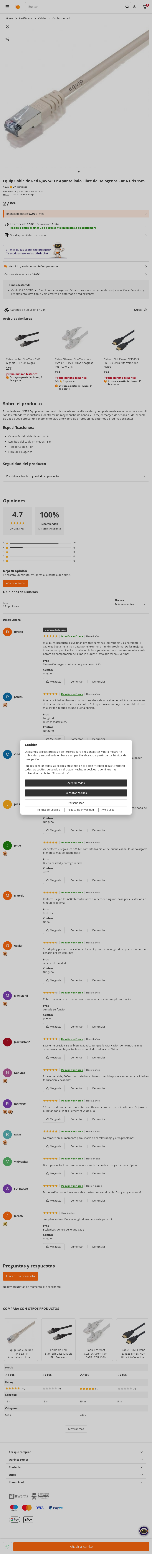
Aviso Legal (108, 809)
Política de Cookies (48, 809)
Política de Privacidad (80, 809)
